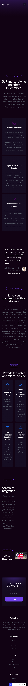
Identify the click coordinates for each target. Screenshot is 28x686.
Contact (14, 667)
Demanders (14, 643)
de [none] (13, 684)
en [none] (10, 684)
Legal (14, 659)
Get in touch (14, 599)
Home (14, 640)
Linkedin (14, 678)
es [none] (16, 684)
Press (14, 648)
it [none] (22, 684)
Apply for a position (14, 664)
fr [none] (19, 684)
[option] (13, 684)
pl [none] (25, 684)
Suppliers (14, 645)
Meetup (14, 681)
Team (14, 662)
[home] (6, 4)
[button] (24, 4)
